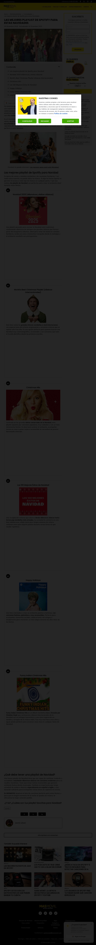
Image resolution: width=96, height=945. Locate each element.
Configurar (27, 121)
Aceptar (70, 121)
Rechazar (45, 121)
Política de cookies (61, 113)
